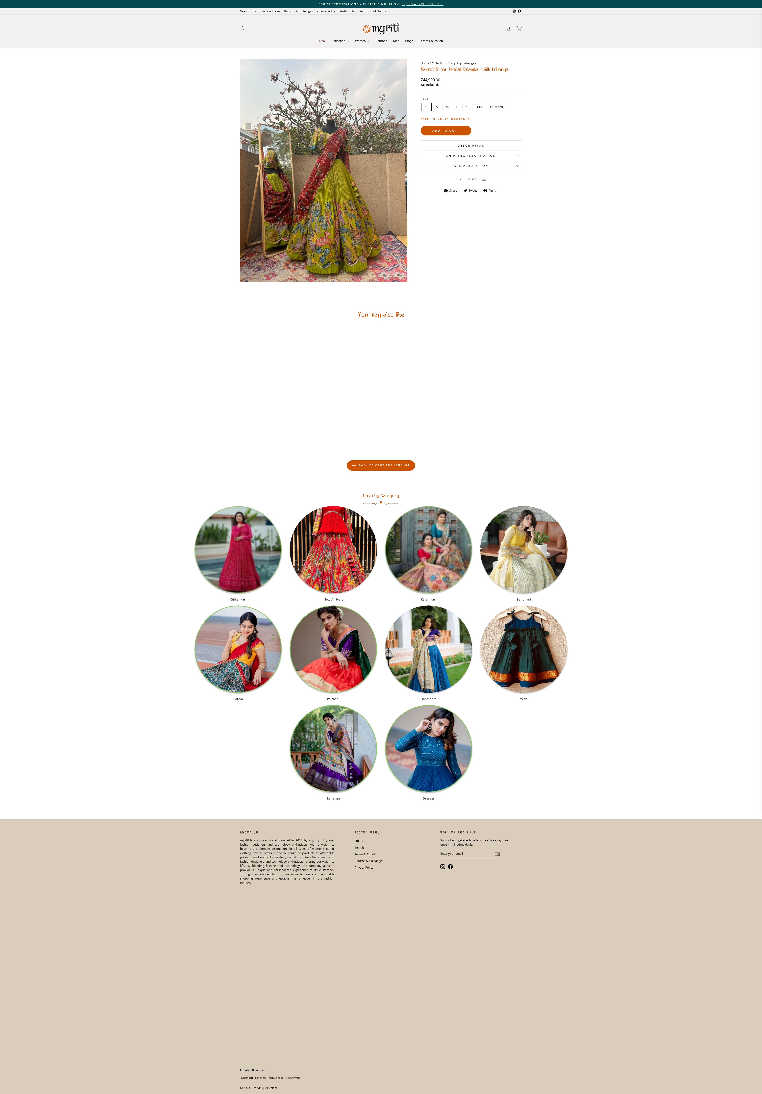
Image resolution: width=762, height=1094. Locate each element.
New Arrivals (292, 1078)
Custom (496, 106)
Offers (359, 841)
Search (244, 11)
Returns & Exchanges (298, 11)
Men (396, 41)
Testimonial (347, 11)
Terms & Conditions (266, 11)
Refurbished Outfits (372, 11)
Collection (338, 41)
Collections (439, 63)
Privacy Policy (326, 11)
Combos (381, 41)
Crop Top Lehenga (461, 63)
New (322, 41)
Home (425, 63)
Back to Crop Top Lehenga (384, 465)
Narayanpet (276, 1078)
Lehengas (261, 1078)
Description (471, 145)
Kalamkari (247, 1078)
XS (426, 106)
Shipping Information (471, 155)
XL (467, 106)
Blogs (409, 41)
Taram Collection (431, 41)
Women (361, 41)
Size (425, 99)
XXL (480, 106)
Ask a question (471, 166)
